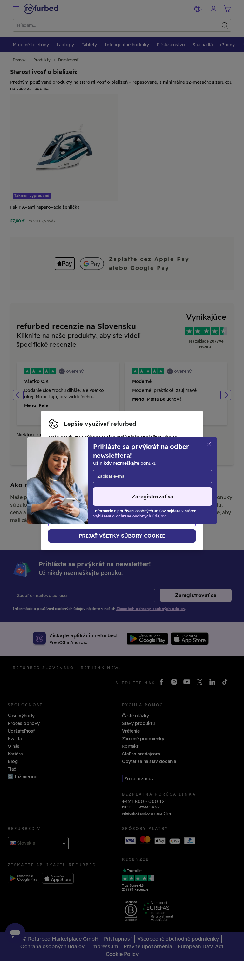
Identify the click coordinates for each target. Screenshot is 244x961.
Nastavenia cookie (171, 470)
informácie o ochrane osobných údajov (92, 484)
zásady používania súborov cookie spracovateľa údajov (110, 490)
